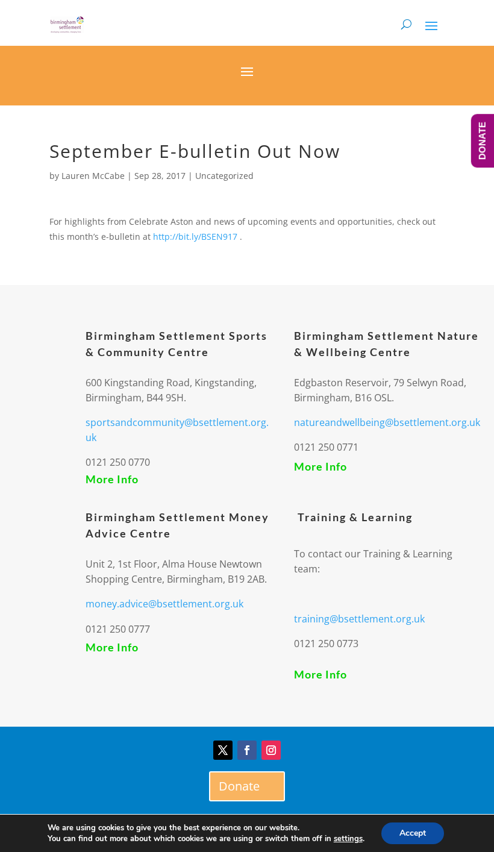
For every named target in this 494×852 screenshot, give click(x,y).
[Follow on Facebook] (247, 750)
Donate (239, 786)
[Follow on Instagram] (271, 750)
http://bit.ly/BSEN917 (196, 236)
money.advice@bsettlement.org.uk (164, 603)
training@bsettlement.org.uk (359, 618)
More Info (112, 479)
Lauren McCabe (93, 175)
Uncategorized (224, 175)
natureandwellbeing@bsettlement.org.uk (387, 422)
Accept (412, 833)
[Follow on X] (223, 750)
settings (348, 838)
